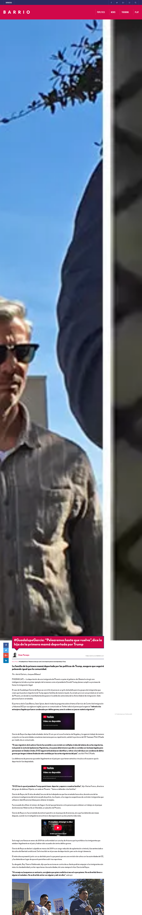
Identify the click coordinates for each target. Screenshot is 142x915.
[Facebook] (111, 2)
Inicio (13, 661)
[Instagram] (129, 2)
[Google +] (123, 2)
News (16, 661)
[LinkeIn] (6, 660)
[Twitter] (117, 2)
